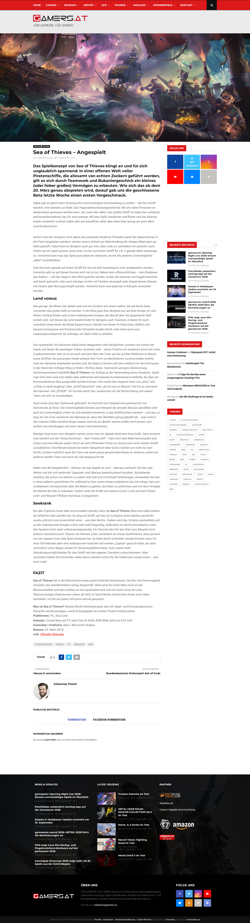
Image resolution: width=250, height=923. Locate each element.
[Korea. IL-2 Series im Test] (106, 829)
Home (37, 5)
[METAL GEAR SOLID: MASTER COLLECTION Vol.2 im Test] (106, 813)
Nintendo (205, 459)
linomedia (170, 919)
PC (69, 644)
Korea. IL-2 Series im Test (133, 824)
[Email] (180, 903)
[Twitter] (189, 893)
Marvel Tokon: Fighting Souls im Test (132, 841)
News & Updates (46, 784)
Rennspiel (173, 469)
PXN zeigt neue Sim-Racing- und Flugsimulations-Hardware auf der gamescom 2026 (200, 323)
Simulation (79, 644)
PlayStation (198, 464)
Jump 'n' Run (203, 450)
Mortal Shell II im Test (131, 855)
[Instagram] (198, 893)
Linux (184, 455)
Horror (172, 450)
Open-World (174, 464)
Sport (200, 474)
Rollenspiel (199, 469)
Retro (186, 469)
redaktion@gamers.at (105, 905)
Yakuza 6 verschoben (47, 673)
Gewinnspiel (174, 445)
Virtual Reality (202, 484)
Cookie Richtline (144, 919)
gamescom (199, 440)
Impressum (108, 919)
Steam (210, 474)
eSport (89, 5)
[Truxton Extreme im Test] (106, 798)
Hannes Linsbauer (200, 265)
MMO (182, 459)
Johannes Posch (45, 158)
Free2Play (184, 440)
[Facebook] (180, 893)
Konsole (60, 644)
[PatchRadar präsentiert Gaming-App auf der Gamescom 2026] (176, 276)
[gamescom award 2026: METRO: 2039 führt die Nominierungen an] (176, 307)
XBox (91, 644)
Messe (172, 459)
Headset (204, 445)
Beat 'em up (207, 430)
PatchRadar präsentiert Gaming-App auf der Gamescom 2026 (202, 274)
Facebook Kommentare (109, 719)
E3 (170, 435)
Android (173, 430)
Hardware (190, 445)
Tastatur (173, 484)
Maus (203, 455)
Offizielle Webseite (52, 634)
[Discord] (207, 903)
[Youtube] (207, 893)
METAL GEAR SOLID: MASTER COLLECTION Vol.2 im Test (135, 812)
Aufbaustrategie (189, 430)
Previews (45, 146)
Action (172, 420)
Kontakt (186, 5)
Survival (187, 479)
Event (172, 440)
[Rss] (189, 903)
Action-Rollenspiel (178, 425)
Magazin (139, 5)
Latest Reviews (108, 784)
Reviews (70, 5)
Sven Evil (125, 819)
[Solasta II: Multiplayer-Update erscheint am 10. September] (176, 291)
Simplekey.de (166, 803)
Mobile (192, 459)
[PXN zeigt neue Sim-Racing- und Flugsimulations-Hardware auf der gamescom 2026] (176, 322)
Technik (120, 5)
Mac (194, 455)
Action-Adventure (43, 644)
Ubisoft (186, 484)
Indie (183, 450)
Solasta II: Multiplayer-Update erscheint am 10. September (202, 289)
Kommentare (77, 719)
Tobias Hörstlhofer (130, 847)
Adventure (197, 425)
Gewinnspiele (162, 5)
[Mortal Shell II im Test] (106, 860)
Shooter (173, 474)
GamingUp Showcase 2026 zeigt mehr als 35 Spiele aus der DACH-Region (62, 862)
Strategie (173, 479)
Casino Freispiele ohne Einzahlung (177, 809)
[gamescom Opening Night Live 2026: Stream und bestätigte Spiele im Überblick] (176, 257)
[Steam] (198, 903)
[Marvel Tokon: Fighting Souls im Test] (106, 844)
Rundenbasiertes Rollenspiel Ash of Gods (133, 673)
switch (200, 479)
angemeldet (50, 739)
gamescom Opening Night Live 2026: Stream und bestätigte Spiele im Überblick (202, 257)
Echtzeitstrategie (185, 435)
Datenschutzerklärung (125, 919)
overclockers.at (193, 919)
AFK (104, 5)
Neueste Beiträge (182, 244)
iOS (192, 450)
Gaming (51, 5)
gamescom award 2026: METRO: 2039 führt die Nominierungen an (202, 305)
